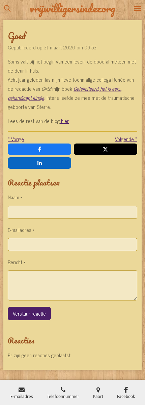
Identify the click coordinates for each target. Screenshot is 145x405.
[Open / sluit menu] (137, 8)
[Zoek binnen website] (7, 8)
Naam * (15, 197)
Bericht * (16, 262)
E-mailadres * (21, 230)
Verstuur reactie (29, 313)
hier (64, 121)
